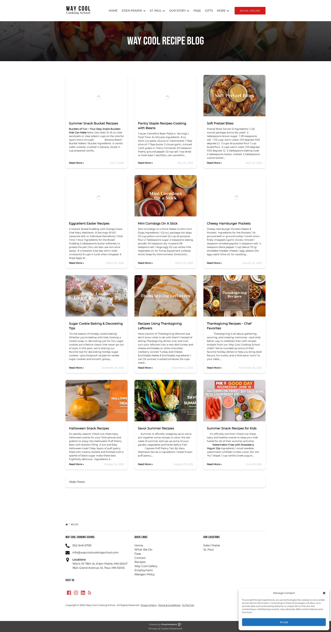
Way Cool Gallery (145, 566)
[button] (324, 593)
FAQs (197, 10)
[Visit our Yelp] (89, 593)
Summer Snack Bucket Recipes (93, 123)
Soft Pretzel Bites (220, 123)
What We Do (143, 549)
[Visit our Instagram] (76, 593)
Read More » (76, 162)
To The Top (188, 605)
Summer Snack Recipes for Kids (232, 428)
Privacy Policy (149, 605)
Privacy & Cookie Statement (165, 628)
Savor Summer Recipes (156, 428)
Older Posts (77, 481)
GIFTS (209, 10)
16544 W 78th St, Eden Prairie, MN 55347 (99, 563)
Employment (143, 570)
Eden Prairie (211, 545)
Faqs (137, 553)
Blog (75, 524)
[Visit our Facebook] (69, 593)
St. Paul (208, 549)
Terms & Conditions (169, 605)
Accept (284, 622)
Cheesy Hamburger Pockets (229, 223)
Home (113, 10)
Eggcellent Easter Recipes (89, 223)
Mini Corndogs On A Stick (158, 223)
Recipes (140, 562)
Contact (140, 557)
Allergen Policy (144, 574)
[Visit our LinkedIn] (83, 593)
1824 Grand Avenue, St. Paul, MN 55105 (98, 567)
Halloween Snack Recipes (89, 428)
